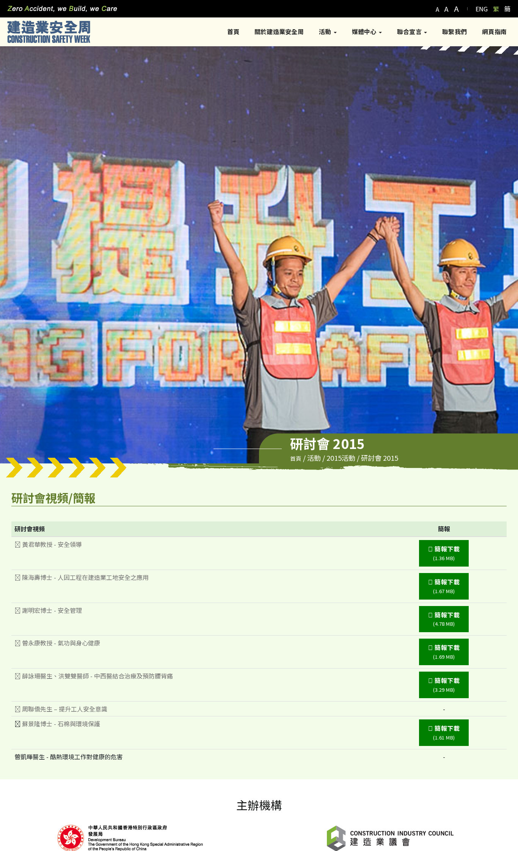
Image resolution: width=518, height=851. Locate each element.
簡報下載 (446, 553)
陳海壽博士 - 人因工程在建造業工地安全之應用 (84, 577)
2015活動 (340, 458)
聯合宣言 (410, 31)
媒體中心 (365, 31)
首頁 (233, 31)
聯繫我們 (454, 31)
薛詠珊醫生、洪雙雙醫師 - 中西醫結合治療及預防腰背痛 (96, 675)
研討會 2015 (379, 458)
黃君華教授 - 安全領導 (51, 544)
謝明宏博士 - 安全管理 (51, 610)
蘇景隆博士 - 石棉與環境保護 (61, 723)
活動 (326, 31)
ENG (482, 8)
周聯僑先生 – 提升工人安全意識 (63, 708)
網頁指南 (494, 31)
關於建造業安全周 (279, 31)
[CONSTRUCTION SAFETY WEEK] (48, 31)
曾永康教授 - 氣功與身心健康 (60, 642)
